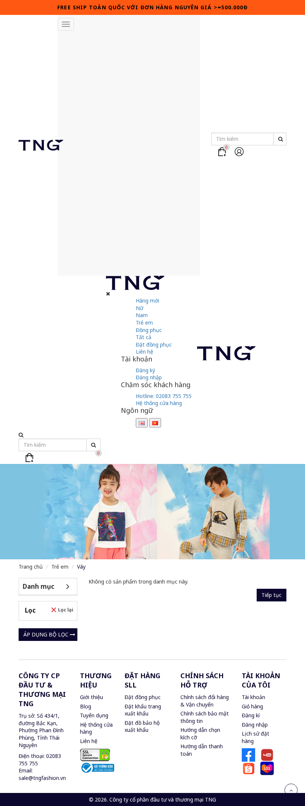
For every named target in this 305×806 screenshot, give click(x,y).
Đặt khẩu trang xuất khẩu (143, 710)
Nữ (139, 308)
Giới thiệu (91, 697)
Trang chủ (31, 566)
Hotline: (164, 395)
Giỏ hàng (252, 706)
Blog (85, 706)
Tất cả (143, 337)
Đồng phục (149, 330)
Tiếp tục (271, 594)
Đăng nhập (149, 377)
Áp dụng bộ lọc (46, 634)
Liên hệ (144, 351)
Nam (142, 315)
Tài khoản (253, 697)
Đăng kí (251, 715)
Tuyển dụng (94, 715)
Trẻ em (144, 322)
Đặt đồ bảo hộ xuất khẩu (142, 726)
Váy (81, 566)
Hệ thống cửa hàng (159, 403)
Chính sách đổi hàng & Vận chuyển (204, 700)
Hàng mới (147, 300)
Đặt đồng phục (154, 344)
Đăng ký (145, 370)
